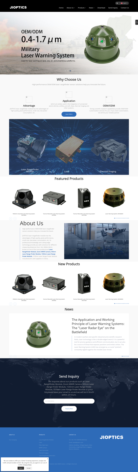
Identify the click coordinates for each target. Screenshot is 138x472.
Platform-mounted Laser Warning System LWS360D (24, 214)
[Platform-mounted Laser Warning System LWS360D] (23, 197)
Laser (67, 171)
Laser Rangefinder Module (30, 170)
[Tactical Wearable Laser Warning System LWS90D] (54, 197)
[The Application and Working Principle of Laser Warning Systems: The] (39, 334)
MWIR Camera (43, 447)
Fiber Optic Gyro (43, 445)
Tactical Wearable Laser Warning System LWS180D (84, 214)
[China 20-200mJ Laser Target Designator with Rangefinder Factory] (69, 37)
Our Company (13, 440)
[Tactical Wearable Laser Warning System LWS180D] (84, 197)
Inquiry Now (69, 409)
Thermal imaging (108, 171)
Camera (41, 458)
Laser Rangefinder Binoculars (47, 455)
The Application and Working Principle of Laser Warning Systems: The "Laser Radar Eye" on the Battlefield (98, 325)
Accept (28, 468)
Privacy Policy (27, 465)
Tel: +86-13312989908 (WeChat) (78, 440)
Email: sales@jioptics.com (76, 442)
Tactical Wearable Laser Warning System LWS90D (54, 214)
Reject (20, 468)
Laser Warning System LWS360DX (114, 214)
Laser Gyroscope (43, 450)
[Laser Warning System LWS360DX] (114, 197)
